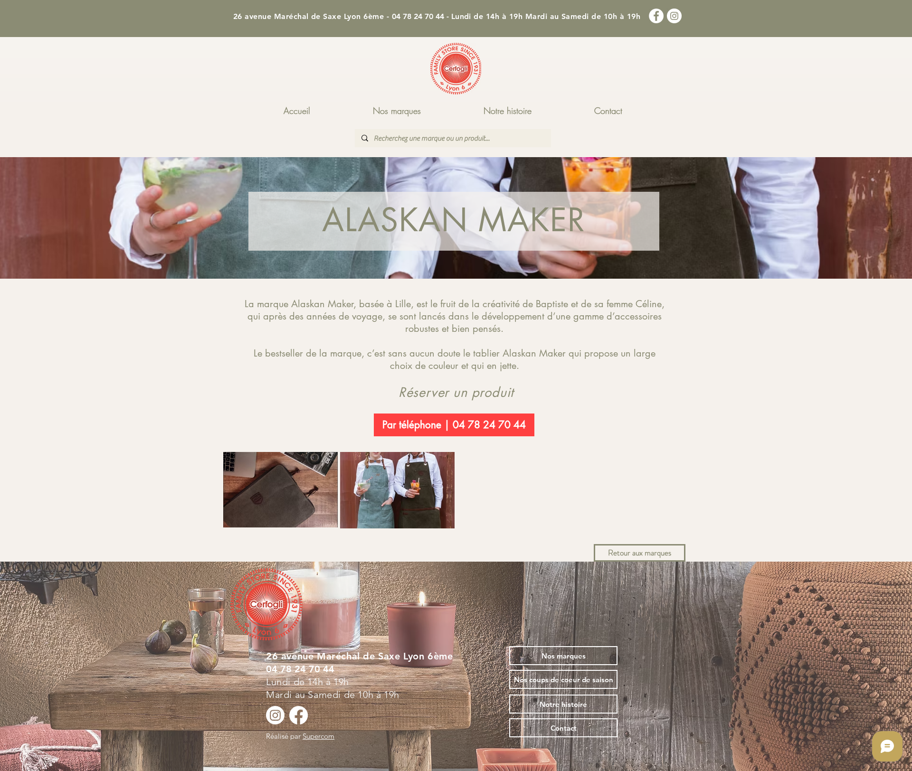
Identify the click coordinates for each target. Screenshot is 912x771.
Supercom (318, 736)
